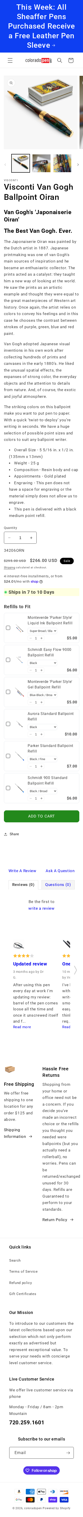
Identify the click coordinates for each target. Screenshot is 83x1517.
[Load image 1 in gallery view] (21, 163)
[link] (19, 628)
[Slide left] (5, 164)
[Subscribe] (68, 1453)
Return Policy (54, 1220)
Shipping (9, 567)
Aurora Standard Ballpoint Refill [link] (51, 716)
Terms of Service (23, 1271)
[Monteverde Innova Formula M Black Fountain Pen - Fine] (68, 946)
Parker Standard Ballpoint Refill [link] (50, 748)
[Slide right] (78, 164)
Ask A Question (60, 871)
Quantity (10, 528)
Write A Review (22, 871)
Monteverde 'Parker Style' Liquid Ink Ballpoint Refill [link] (50, 620)
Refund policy (20, 1283)
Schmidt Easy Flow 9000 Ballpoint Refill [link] (49, 652)
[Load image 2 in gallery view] (41, 163)
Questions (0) (58, 884)
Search (15, 1260)
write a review (41, 908)
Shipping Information (15, 1133)
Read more (22, 1027)
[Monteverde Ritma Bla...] (18, 946)
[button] (10, 60)
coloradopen (33, 1508)
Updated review (30, 964)
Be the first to (41, 905)
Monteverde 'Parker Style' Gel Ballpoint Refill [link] (50, 684)
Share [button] (14, 834)
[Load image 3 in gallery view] (62, 163)
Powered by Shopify (57, 1508)
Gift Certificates (22, 1294)
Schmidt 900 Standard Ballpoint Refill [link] (47, 780)
